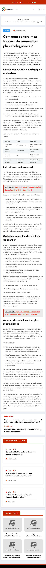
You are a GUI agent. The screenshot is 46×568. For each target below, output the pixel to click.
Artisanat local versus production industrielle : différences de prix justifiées (19, 474)
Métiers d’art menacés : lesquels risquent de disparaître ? (18, 496)
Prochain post (8, 426)
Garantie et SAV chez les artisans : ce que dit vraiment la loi (21, 453)
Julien (9, 449)
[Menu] (33, 9)
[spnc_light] (44, 9)
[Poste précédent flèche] (41, 419)
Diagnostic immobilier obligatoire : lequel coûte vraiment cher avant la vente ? (12, 535)
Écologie (7, 30)
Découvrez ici (36, 65)
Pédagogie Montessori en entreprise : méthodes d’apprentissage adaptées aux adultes (33, 557)
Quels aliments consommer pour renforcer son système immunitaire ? (21, 430)
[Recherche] (39, 9)
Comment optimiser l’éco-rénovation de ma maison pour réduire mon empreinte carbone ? (22, 421)
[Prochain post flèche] (41, 430)
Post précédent (8, 416)
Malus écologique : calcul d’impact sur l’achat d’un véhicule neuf (33, 535)
